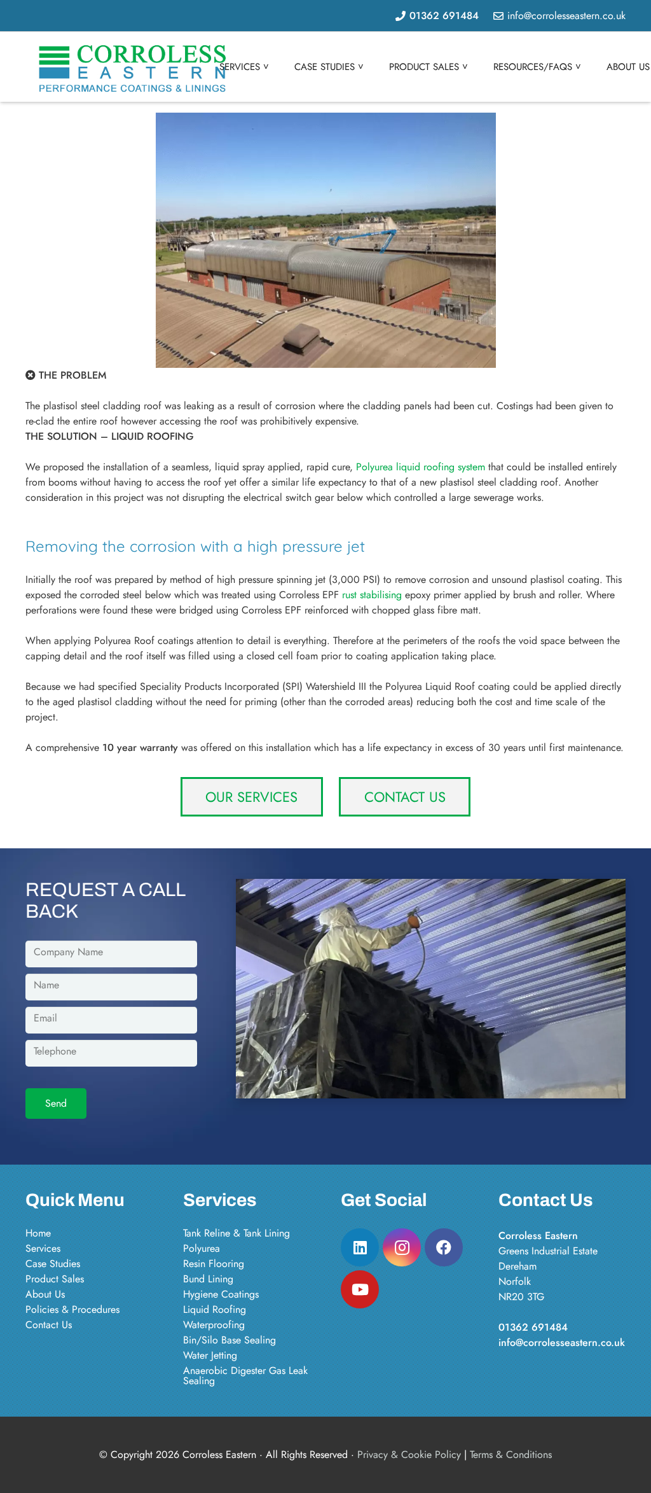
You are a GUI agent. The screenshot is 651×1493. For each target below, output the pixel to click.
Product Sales (54, 1279)
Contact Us (48, 1324)
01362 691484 (533, 1327)
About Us (45, 1294)
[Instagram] (402, 1247)
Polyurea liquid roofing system (420, 466)
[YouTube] (360, 1289)
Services (42, 1248)
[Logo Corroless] (135, 67)
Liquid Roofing (214, 1309)
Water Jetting (210, 1355)
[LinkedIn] (360, 1247)
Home (38, 1233)
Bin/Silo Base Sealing (229, 1340)
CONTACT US (405, 797)
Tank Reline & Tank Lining (236, 1233)
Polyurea (201, 1248)
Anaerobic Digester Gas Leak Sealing (245, 1375)
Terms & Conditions (511, 1454)
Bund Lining (208, 1279)
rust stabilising (372, 594)
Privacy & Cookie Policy (409, 1454)
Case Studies (52, 1263)
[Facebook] (444, 1247)
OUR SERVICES (251, 797)
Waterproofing (214, 1324)
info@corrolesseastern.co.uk (561, 1342)
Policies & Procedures (72, 1309)
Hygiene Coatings (221, 1294)
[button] (274, 67)
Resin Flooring (213, 1263)
